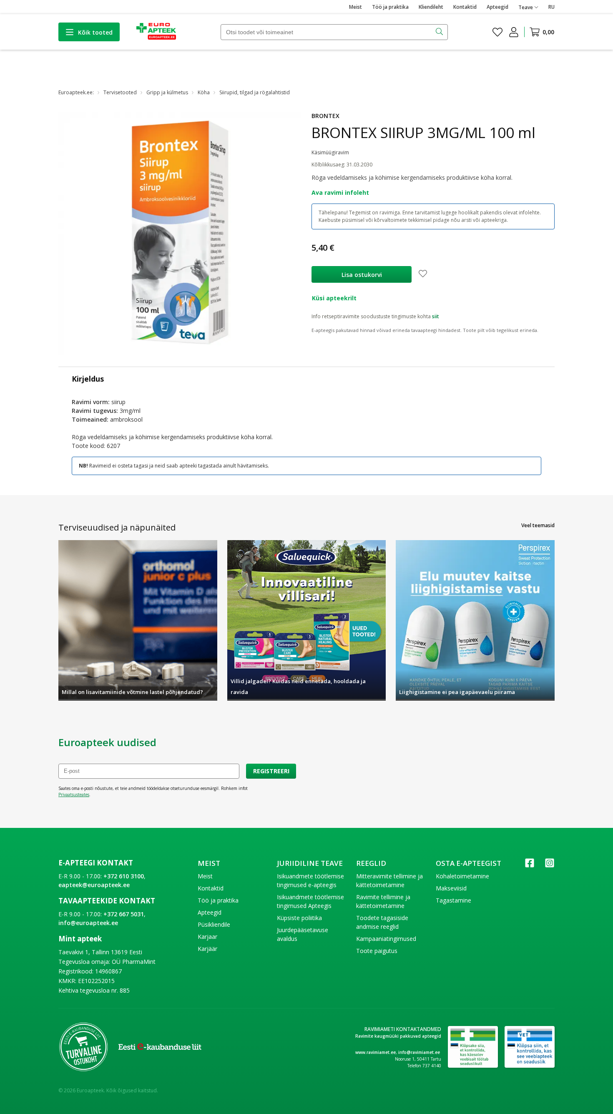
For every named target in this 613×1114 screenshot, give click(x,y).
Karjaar (207, 936)
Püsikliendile (214, 924)
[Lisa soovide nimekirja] (422, 274)
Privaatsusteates (73, 794)
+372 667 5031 (123, 914)
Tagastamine (453, 900)
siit (435, 316)
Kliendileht (431, 6)
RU (551, 6)
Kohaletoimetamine (462, 876)
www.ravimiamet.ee (375, 1052)
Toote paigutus (376, 951)
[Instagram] (550, 866)
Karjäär (207, 949)
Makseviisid (451, 888)
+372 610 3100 (123, 876)
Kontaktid (465, 6)
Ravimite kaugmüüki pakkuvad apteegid (398, 1036)
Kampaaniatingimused (386, 939)
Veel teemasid (538, 525)
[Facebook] (530, 866)
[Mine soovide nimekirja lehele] (497, 32)
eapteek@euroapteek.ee (94, 885)
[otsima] (440, 32)
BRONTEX (325, 116)
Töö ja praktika (390, 6)
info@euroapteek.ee (88, 923)
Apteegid (497, 6)
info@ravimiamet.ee (419, 1052)
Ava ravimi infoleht (340, 192)
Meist (355, 6)
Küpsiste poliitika (299, 918)
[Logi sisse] (514, 32)
